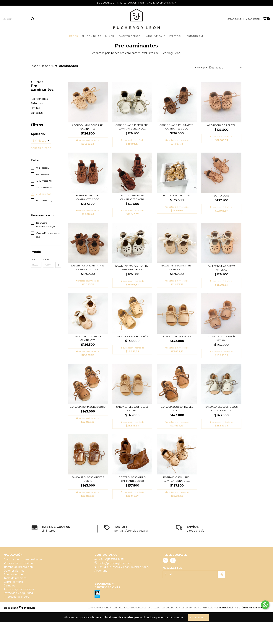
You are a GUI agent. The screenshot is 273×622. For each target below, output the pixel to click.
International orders (16, 596)
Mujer (109, 36)
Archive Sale (155, 36)
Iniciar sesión (252, 19)
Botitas (35, 108)
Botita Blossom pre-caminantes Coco (132, 479)
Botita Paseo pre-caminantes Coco (88, 197)
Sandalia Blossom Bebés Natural (132, 408)
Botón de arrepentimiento (253, 608)
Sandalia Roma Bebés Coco (88, 406)
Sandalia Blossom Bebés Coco (177, 408)
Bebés (73, 36)
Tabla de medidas (15, 578)
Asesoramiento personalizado (23, 559)
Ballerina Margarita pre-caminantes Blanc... (132, 267)
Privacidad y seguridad (18, 593)
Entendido (198, 617)
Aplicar (58, 265)
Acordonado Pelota (221, 125)
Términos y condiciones (19, 589)
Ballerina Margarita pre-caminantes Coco (88, 267)
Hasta (46, 259)
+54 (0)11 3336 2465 (111, 559)
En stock (175, 36)
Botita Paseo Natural (176, 195)
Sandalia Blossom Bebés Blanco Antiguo (221, 408)
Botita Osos (221, 195)
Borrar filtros (41, 148)
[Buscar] (32, 19)
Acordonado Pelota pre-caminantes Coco (177, 127)
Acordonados (39, 98)
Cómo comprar (13, 581)
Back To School (130, 36)
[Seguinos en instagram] (165, 560)
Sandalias (37, 112)
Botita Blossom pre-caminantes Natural (176, 479)
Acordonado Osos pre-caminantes (88, 127)
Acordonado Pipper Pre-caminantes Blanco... (132, 127)
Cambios (9, 585)
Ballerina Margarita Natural (221, 268)
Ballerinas (37, 103)
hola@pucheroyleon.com (115, 563)
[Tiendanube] (20, 609)
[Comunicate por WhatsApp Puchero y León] (265, 604)
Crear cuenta (235, 19)
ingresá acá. (226, 608)
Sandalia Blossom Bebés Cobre (88, 479)
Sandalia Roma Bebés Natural (221, 338)
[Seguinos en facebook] (173, 560)
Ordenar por (200, 67)
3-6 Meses (39, 140)
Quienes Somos (14, 570)
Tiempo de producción (18, 567)
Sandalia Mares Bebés (176, 336)
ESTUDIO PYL (195, 36)
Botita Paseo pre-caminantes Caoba (132, 197)
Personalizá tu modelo (18, 563)
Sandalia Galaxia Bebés (132, 336)
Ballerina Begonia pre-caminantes (176, 267)
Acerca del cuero (14, 574)
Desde (34, 259)
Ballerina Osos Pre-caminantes (87, 338)
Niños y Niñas (91, 36)
